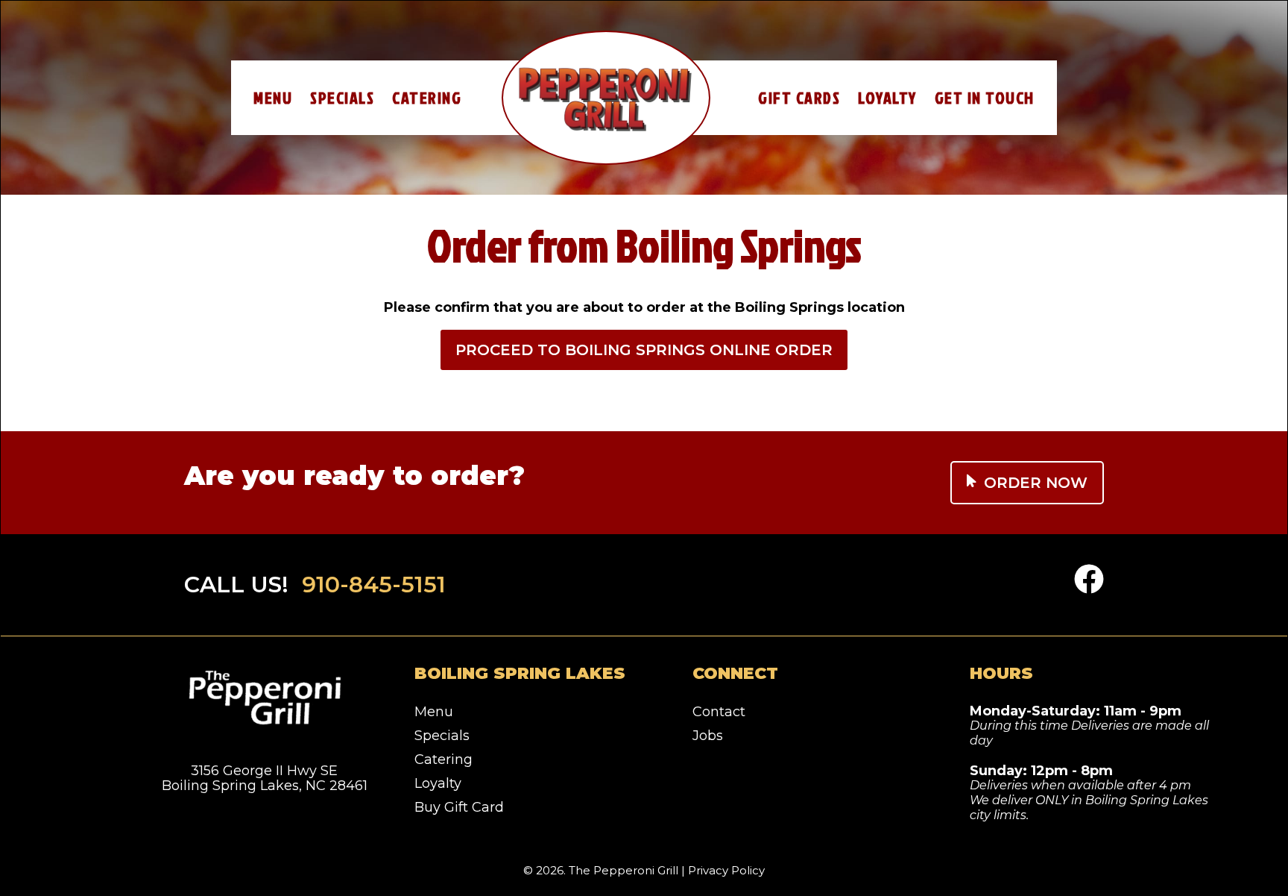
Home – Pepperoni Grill (606, 98)
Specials (342, 97)
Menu (272, 97)
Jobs (707, 735)
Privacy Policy (726, 870)
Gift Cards (799, 97)
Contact (718, 712)
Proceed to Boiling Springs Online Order (644, 350)
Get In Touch (985, 97)
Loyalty (887, 97)
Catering (426, 97)
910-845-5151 (374, 584)
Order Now (1035, 483)
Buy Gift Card (459, 807)
